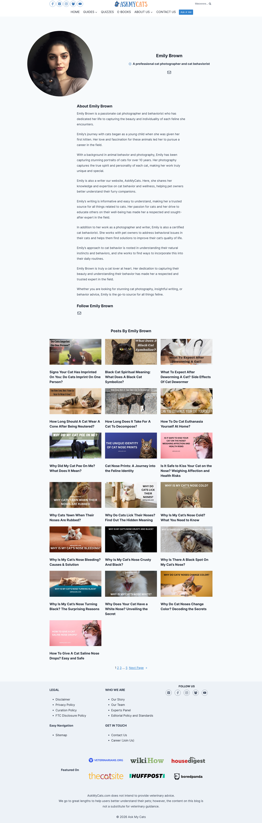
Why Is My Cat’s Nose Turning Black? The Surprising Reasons (74, 606)
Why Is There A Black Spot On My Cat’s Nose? (184, 562)
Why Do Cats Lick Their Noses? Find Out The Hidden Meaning (130, 517)
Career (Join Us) (122, 740)
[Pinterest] (59, 4)
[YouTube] (80, 4)
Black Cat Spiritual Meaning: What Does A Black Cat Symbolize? (128, 377)
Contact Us (166, 12)
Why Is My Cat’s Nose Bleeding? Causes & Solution (75, 562)
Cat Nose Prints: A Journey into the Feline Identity (130, 468)
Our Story (118, 699)
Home (75, 12)
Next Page (138, 668)
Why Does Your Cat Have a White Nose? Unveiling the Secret (126, 609)
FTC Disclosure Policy (71, 715)
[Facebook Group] (73, 4)
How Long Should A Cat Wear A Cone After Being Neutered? (75, 423)
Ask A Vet (186, 12)
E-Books (124, 12)
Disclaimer (63, 699)
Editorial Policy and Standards (132, 715)
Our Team (118, 705)
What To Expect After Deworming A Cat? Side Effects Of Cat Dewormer (186, 377)
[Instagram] (66, 4)
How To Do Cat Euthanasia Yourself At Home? (182, 423)
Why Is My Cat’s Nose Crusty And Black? (128, 562)
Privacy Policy (65, 705)
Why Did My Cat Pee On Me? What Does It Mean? (72, 468)
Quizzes (107, 12)
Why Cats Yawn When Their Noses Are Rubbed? (72, 517)
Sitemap (61, 735)
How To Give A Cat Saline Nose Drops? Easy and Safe (74, 655)
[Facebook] (53, 4)
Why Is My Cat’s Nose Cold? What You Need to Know (183, 517)
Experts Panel (121, 710)
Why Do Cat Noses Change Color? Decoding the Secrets (183, 606)
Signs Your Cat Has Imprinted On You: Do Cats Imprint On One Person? (75, 377)
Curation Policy (66, 710)
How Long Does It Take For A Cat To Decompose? (128, 423)
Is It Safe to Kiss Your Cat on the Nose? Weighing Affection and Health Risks (186, 471)
